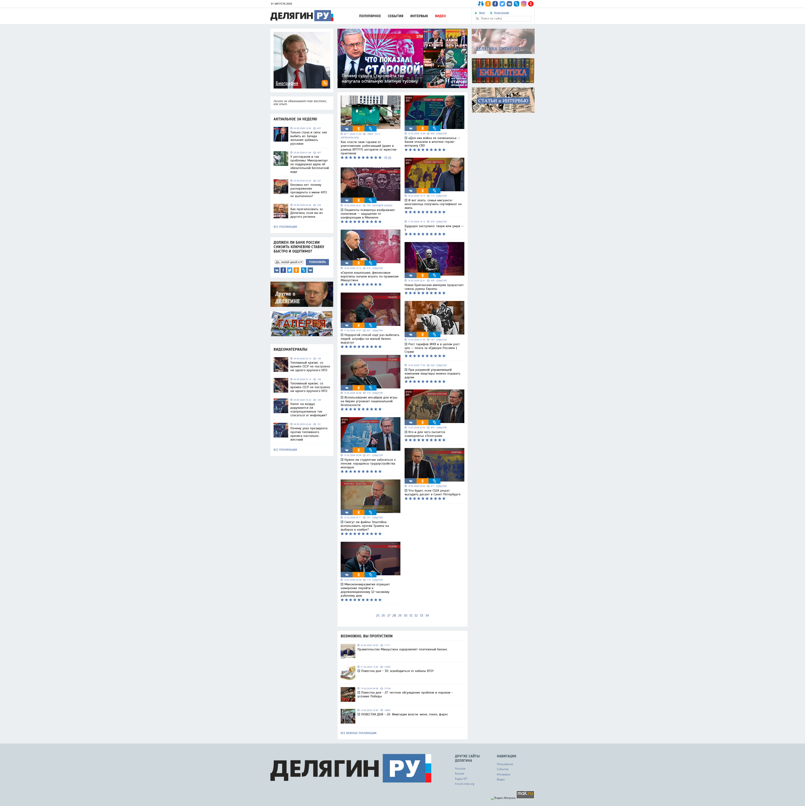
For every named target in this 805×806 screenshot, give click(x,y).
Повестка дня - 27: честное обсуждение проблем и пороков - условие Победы (405, 694)
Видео (440, 16)
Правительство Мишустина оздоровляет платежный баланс (402, 649)
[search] (477, 19)
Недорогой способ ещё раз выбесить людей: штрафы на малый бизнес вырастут (370, 338)
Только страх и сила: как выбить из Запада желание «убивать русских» (308, 138)
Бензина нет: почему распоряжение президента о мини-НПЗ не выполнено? (308, 190)
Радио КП (461, 779)
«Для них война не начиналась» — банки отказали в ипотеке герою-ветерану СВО (432, 141)
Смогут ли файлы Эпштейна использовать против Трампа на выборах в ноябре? (365, 525)
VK (276, 270)
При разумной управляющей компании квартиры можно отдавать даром (432, 373)
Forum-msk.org (464, 784)
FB (283, 270)
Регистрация (501, 12)
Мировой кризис (382, 205)
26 (383, 615)
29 (400, 615)
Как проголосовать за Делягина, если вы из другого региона (306, 213)
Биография (287, 83)
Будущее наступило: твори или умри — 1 (434, 228)
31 (410, 615)
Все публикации (285, 227)
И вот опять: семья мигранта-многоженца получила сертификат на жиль (433, 204)
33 (421, 615)
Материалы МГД (350, 137)
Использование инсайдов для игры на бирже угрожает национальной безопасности (369, 401)
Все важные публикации (359, 733)
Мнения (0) (310, 270)
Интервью (419, 16)
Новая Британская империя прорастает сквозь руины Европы (434, 287)
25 (377, 615)
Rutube (459, 773)
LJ (303, 270)
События (395, 16)
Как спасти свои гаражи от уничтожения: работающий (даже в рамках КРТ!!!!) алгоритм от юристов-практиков (369, 147)
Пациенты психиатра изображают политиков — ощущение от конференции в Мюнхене (368, 213)
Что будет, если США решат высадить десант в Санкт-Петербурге (433, 492)
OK (296, 270)
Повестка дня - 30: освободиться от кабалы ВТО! (397, 671)
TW (289, 270)
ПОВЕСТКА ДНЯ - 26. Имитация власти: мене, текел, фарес (404, 714)
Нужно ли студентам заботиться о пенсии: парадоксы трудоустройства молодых (368, 463)
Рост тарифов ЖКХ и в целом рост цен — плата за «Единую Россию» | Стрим (432, 348)
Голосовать (317, 262)
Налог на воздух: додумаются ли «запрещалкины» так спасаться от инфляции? (308, 409)
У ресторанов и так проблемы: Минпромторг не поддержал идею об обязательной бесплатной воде (309, 164)
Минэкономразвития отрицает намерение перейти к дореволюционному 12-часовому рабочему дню (365, 590)
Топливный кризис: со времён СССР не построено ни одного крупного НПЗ (310, 366)
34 (427, 615)
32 (416, 615)
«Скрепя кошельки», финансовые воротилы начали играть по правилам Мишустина (370, 276)
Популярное (370, 16)
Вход (482, 12)
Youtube (460, 768)
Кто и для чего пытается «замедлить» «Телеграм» (425, 434)
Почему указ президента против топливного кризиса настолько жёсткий (308, 433)
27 (388, 615)
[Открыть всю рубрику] (503, 41)
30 (405, 615)
